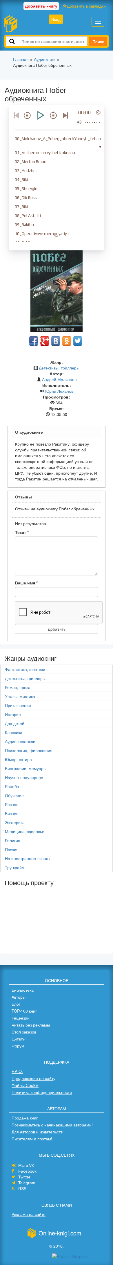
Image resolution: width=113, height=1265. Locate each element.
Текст (22, 532)
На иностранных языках (27, 858)
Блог (16, 1004)
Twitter (24, 1177)
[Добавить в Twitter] (77, 341)
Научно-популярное (24, 777)
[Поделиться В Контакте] (55, 341)
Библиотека (23, 990)
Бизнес (11, 813)
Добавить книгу (41, 6)
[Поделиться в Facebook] (33, 341)
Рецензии (21, 1018)
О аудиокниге (29, 432)
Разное (12, 804)
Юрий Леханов (59, 391)
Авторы (18, 997)
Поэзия (12, 849)
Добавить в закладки (86, 6)
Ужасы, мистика (20, 696)
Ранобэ (12, 786)
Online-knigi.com (60, 1233)
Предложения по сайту (33, 1078)
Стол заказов (24, 1032)
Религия (12, 840)
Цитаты (18, 1039)
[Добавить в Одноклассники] (66, 341)
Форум (18, 1046)
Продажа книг (25, 1118)
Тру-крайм (15, 867)
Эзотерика (15, 822)
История (13, 714)
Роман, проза (17, 687)
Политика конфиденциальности (42, 1092)
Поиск (98, 41)
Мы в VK (26, 1165)
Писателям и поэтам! (32, 1139)
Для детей (14, 723)
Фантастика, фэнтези (25, 669)
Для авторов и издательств (37, 1132)
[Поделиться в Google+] (44, 341)
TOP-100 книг (24, 1011)
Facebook (27, 1171)
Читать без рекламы (31, 1025)
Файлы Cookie (25, 1085)
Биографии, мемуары (25, 768)
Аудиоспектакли (20, 741)
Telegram (26, 1183)
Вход (56, 19)
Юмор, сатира (18, 759)
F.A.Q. (17, 1071)
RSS (22, 1189)
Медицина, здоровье (24, 831)
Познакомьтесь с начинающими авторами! (52, 1125)
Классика (13, 732)
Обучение (14, 795)
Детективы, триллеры (59, 368)
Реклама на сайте (28, 1214)
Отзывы (23, 497)
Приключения (18, 705)
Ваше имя (26, 583)
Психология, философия (28, 750)
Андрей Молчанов (59, 379)
